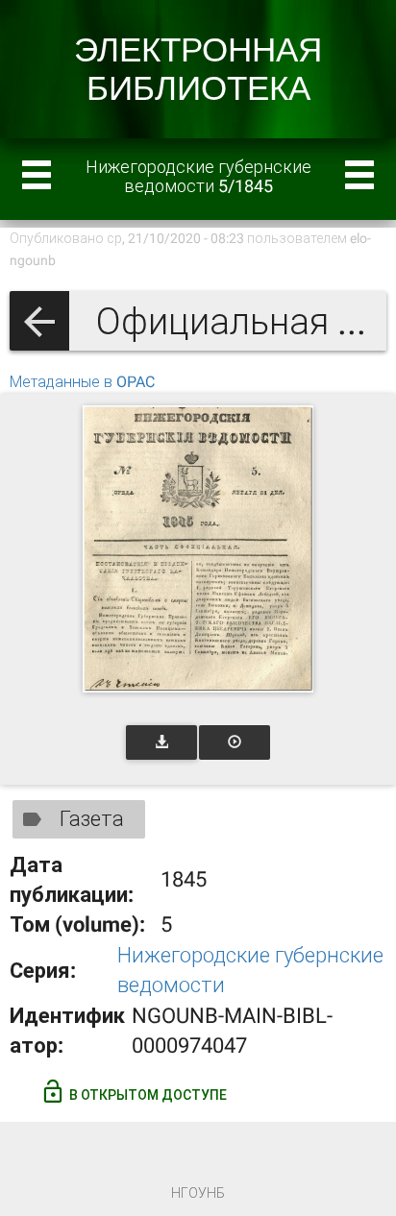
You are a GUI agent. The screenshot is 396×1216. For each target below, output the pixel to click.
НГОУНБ (198, 1193)
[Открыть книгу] (198, 549)
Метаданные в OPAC (82, 382)
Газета (92, 819)
